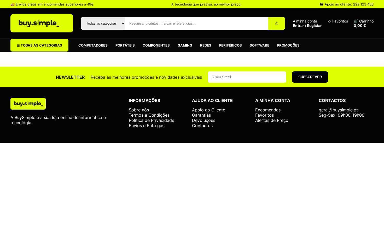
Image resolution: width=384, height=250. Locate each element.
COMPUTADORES (93, 45)
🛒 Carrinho (364, 23)
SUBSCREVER (310, 77)
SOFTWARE (259, 45)
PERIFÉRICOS (230, 45)
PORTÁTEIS (125, 45)
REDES (205, 45)
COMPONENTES (156, 45)
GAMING (185, 45)
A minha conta (307, 23)
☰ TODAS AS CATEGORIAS (39, 45)
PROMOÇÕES (288, 45)
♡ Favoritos (338, 21)
